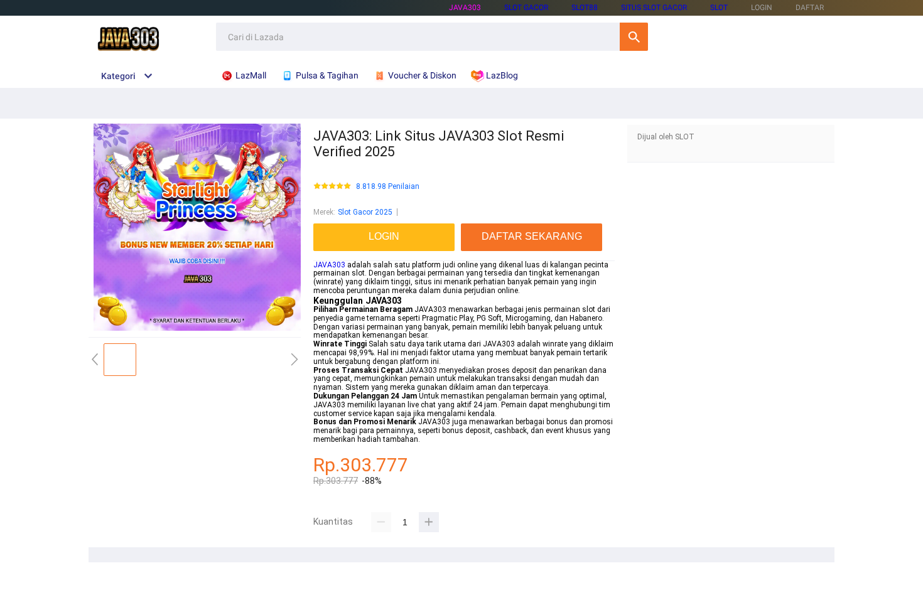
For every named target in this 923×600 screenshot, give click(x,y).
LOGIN (761, 7)
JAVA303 (465, 7)
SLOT (719, 7)
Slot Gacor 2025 (365, 212)
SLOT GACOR (526, 7)
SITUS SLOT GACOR (654, 7)
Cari (634, 37)
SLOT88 (584, 7)
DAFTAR (810, 7)
